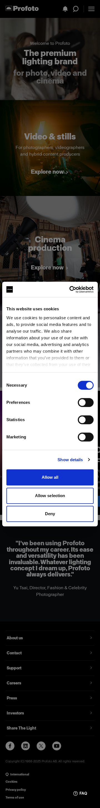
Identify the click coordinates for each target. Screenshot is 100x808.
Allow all (50, 477)
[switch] (86, 402)
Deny (50, 513)
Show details (70, 459)
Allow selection (50, 495)
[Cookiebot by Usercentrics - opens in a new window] (71, 289)
